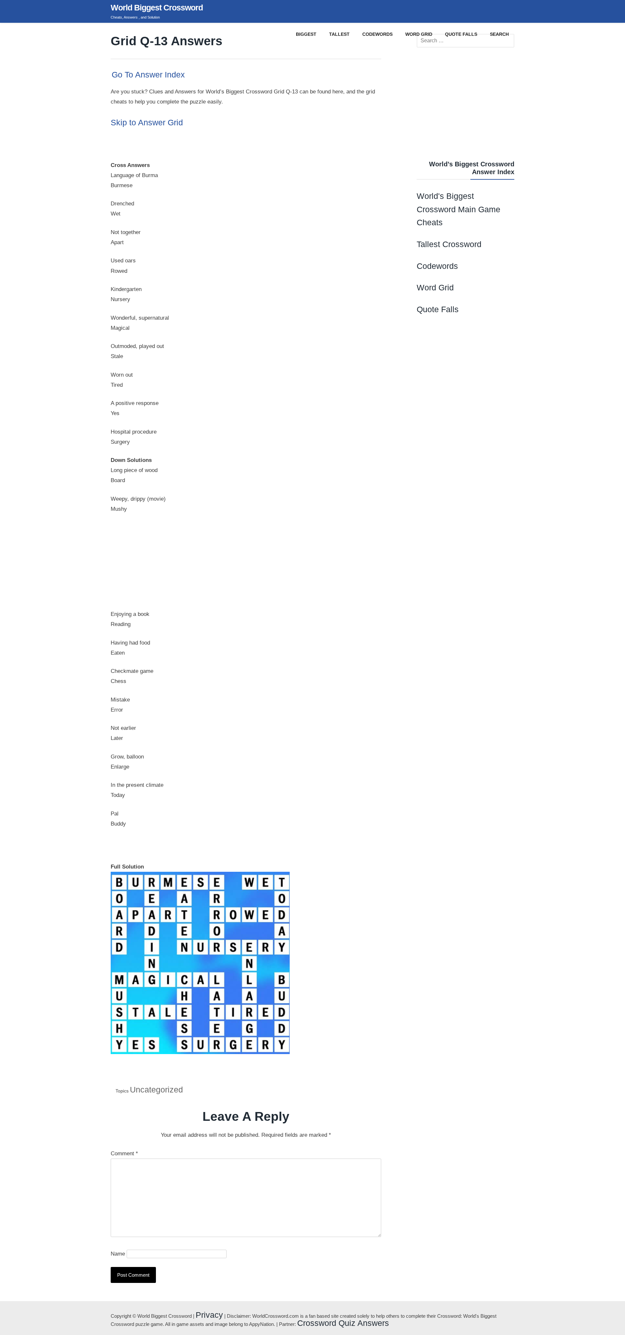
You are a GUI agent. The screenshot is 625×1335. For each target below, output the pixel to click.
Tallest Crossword (449, 244)
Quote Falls (438, 309)
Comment (124, 1153)
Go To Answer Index (148, 74)
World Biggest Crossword (157, 7)
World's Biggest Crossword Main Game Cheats (458, 209)
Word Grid (435, 287)
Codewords (437, 266)
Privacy (209, 1314)
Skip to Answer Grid (147, 122)
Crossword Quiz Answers (343, 1323)
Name (118, 1254)
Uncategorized (156, 1089)
